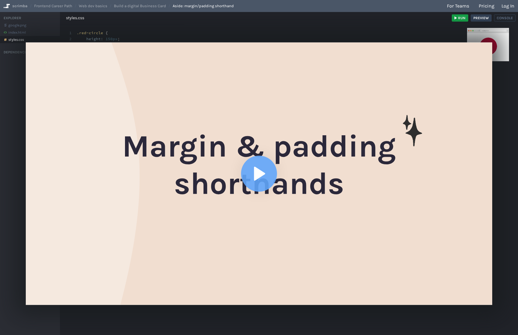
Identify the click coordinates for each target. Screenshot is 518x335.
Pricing (486, 6)
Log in (508, 6)
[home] (6, 6)
